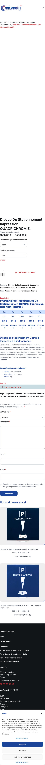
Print (2, 709)
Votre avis (5, 422)
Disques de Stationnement (18, 285)
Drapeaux (4, 647)
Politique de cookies (21, 762)
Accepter (22, 744)
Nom (2, 454)
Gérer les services (22, 738)
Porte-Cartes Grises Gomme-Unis (13, 654)
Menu (2, 636)
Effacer (2, 260)
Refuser (22, 750)
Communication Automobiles (10, 701)
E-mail (3, 470)
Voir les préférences (22, 757)
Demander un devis (26, 272)
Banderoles (4, 698)
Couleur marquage (7, 250)
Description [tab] (4, 298)
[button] (41, 713)
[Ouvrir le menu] (43, 8)
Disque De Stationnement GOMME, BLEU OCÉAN (19, 549)
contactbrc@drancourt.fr (9, 680)
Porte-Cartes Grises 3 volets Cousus (14, 650)
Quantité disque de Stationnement (13, 240)
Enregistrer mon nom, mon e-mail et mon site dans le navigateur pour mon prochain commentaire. (23, 485)
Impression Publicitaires (16, 22)
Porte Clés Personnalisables (11, 658)
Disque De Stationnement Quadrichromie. (21, 291)
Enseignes (4, 707)
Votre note (5, 412)
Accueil (3, 22)
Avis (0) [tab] (3, 383)
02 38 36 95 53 (7, 684)
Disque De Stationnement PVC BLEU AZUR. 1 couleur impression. (20, 606)
